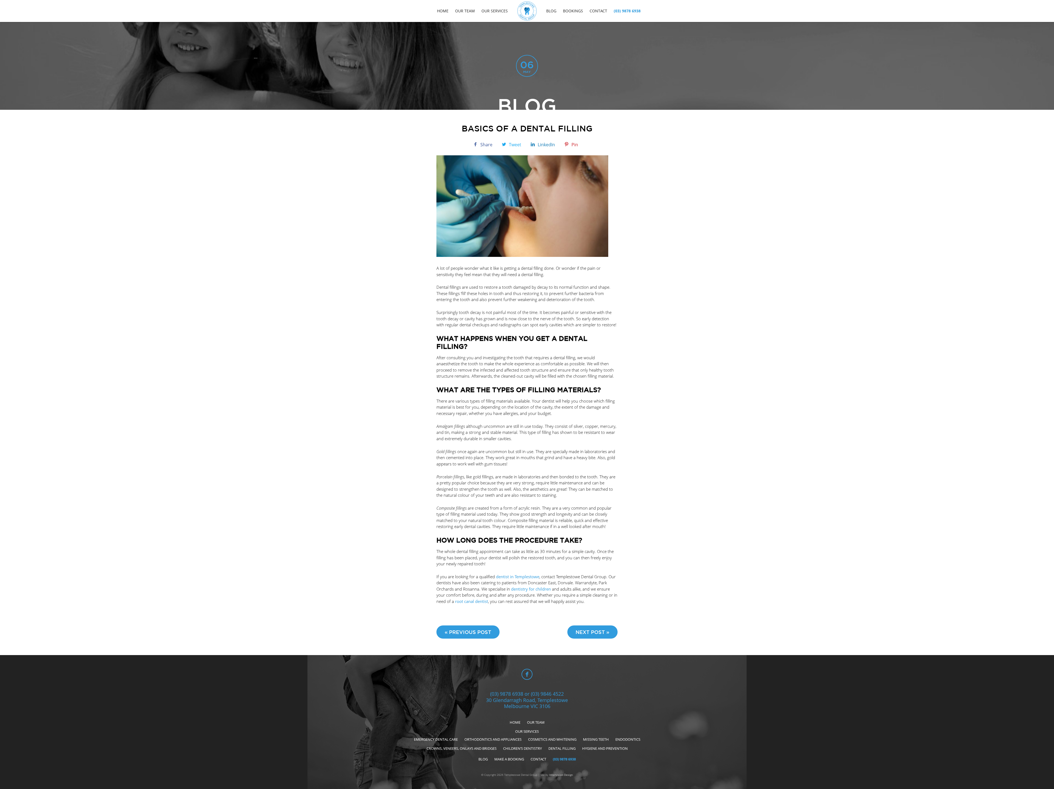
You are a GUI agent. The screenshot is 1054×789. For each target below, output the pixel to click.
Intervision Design (561, 775)
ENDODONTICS (627, 739)
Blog (551, 10)
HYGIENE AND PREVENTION (605, 748)
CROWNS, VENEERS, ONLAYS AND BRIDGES (462, 748)
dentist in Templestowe (517, 576)
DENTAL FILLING (562, 748)
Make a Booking (509, 759)
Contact (598, 10)
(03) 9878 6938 (627, 10)
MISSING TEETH (596, 739)
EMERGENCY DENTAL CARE (436, 739)
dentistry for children (531, 589)
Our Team (465, 10)
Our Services (494, 10)
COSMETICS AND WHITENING (552, 739)
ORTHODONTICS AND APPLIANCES (493, 739)
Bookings (573, 10)
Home (442, 10)
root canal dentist (471, 601)
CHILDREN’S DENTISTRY (522, 748)
